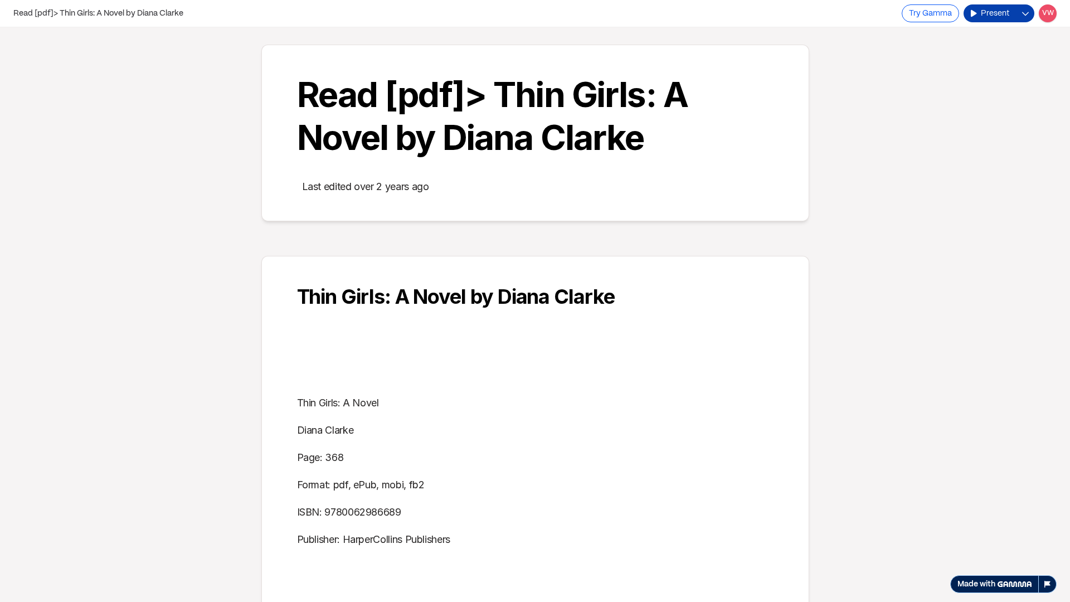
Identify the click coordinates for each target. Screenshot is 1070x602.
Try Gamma (930, 13)
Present (995, 13)
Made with (976, 584)
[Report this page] (1048, 584)
